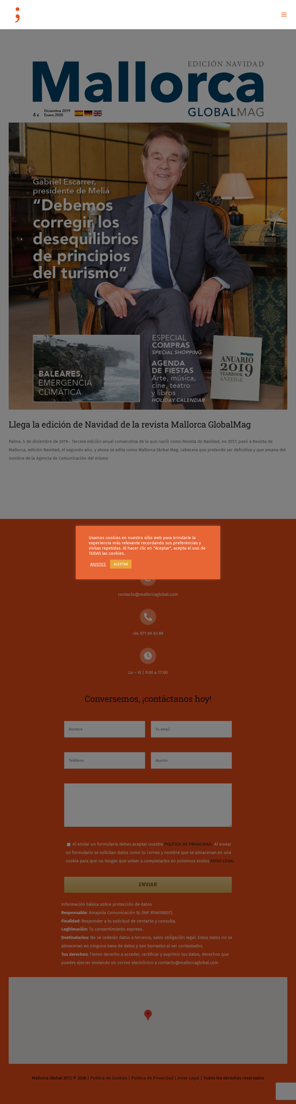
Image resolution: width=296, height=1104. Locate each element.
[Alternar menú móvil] (284, 15)
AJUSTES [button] (98, 564)
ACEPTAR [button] (121, 564)
